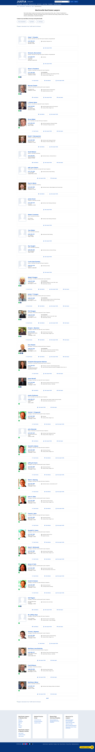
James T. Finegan (33, 294)
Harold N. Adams (33, 446)
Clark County (20, 733)
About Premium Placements (71, 725)
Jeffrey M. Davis (32, 463)
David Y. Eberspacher (34, 136)
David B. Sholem (33, 581)
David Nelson (32, 152)
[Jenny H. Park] (22, 567)
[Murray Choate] (22, 89)
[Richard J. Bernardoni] (22, 56)
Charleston (20, 721)
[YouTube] (24, 744)
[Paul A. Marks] (22, 186)
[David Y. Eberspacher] (22, 139)
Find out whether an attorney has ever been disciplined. (54, 721)
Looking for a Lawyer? (85, 747)
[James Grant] (22, 202)
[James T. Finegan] (22, 297)
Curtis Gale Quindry (34, 261)
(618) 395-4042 (31, 250)
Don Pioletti (31, 345)
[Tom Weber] (22, 233)
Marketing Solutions (57, 4)
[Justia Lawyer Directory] (21, 2)
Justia (18, 6)
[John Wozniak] (22, 432)
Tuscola (19, 727)
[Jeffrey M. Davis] (22, 466)
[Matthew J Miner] (22, 685)
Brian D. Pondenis (33, 68)
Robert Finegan (32, 277)
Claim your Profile (69, 724)
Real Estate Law (28, 6)
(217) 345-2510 (31, 202)
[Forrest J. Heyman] (22, 635)
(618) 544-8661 (31, 106)
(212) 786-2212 (31, 41)
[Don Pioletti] (22, 348)
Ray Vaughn (31, 246)
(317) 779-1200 (31, 171)
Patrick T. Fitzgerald (34, 412)
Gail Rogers (31, 598)
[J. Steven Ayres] (22, 105)
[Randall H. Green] (22, 533)
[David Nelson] (22, 155)
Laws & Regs (44, 4)
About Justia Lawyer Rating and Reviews (71, 727)
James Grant (32, 199)
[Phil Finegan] (22, 314)
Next (47, 698)
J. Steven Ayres (32, 102)
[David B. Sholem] (22, 584)
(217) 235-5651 (31, 155)
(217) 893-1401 (31, 686)
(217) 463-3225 (31, 123)
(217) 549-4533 (31, 365)
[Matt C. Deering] (22, 483)
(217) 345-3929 (31, 72)
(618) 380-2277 (31, 399)
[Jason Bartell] (22, 382)
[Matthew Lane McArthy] (22, 651)
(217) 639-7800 (31, 140)
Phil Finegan (32, 311)
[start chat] (92, 747)
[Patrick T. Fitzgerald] (22, 415)
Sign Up (76, 1)
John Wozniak (32, 429)
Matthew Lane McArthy (35, 648)
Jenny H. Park (32, 564)
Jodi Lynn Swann (33, 167)
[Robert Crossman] (22, 218)
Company (55, 744)
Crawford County (21, 734)
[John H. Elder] (22, 500)
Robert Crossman (33, 214)
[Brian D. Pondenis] (22, 72)
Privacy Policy (68, 744)
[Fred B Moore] (22, 668)
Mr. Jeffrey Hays (33, 615)
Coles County (21, 736)
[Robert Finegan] (22, 280)
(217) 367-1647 (31, 433)
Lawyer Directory (22, 6)
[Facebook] (25, 744)
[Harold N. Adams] (22, 449)
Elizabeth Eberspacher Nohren (37, 362)
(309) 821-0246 (31, 348)
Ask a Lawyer (25, 4)
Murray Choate (32, 85)
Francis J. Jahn (32, 513)
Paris (19, 724)
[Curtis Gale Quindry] (22, 265)
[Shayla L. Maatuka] (22, 331)
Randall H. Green (33, 530)
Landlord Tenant (37, 722)
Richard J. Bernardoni (34, 53)
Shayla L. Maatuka (33, 328)
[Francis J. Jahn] (22, 517)
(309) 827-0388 (31, 281)
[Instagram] (26, 744)
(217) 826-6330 (31, 57)
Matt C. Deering (33, 480)
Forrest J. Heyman (33, 631)
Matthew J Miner (33, 682)
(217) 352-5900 (31, 382)
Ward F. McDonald (33, 547)
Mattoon (20, 722)
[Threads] (28, 744)
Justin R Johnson (33, 395)
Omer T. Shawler (33, 37)
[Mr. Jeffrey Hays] (22, 618)
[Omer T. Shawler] (22, 40)
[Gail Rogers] (22, 601)
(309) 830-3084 (31, 669)
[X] (31, 744)
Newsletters (50, 4)
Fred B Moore (32, 665)
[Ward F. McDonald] (22, 550)
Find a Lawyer (19, 4)
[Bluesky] (29, 744)
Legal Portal (51, 744)
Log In (72, 1)
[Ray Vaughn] (22, 249)
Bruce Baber (31, 119)
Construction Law (37, 719)
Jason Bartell (32, 378)
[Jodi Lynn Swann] (22, 171)
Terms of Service (63, 744)
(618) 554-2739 (31, 265)
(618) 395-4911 (31, 234)
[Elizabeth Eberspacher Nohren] (22, 365)
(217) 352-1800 (31, 416)
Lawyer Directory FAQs (70, 722)
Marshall (20, 719)
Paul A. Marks (32, 183)
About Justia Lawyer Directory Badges (69, 720)
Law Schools (39, 4)
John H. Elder (32, 496)
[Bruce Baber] (22, 122)
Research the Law (32, 4)
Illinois (33, 6)
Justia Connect (45, 744)
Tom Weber (31, 230)
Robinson (20, 725)
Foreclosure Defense (38, 721)
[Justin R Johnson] (22, 398)
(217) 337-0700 (31, 332)
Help (58, 744)
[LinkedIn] (22, 744)
